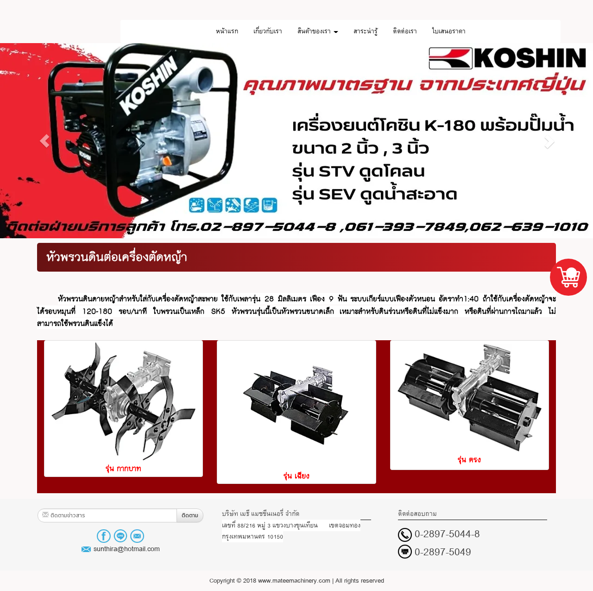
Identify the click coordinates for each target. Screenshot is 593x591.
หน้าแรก (227, 31)
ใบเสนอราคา (449, 31)
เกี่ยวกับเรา (267, 31)
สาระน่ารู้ (365, 31)
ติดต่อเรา (405, 31)
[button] (44, 140)
